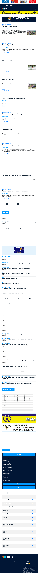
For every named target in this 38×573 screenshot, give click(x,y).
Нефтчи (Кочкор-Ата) (7, 464)
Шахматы (9, 287)
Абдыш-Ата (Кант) (7, 458)
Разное (3, 277)
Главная (21, 555)
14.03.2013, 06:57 (5, 193)
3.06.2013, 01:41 (5, 28)
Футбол (9, 221)
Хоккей (9, 292)
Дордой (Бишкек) (7, 463)
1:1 (32, 503)
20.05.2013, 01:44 (5, 81)
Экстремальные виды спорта (6, 24)
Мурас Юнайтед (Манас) (8, 467)
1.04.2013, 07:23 (5, 131)
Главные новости (4, 216)
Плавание (9, 256)
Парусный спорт (10, 365)
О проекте (3, 561)
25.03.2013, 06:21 (5, 177)
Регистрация (11, 5)
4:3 (32, 496)
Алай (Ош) (5, 460)
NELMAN (30, 572)
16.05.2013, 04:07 (5, 116)
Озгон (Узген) (6, 477)
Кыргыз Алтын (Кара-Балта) (8, 470)
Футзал (9, 376)
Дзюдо (9, 216)
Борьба (8, 267)
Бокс (7, 262)
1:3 (32, 513)
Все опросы (19, 454)
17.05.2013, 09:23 (5, 100)
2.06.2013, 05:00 (5, 47)
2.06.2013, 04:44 (5, 62)
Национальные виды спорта (12, 354)
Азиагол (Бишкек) (7, 473)
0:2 (32, 527)
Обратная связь (16, 561)
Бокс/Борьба (4, 262)
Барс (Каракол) (6, 476)
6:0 (32, 524)
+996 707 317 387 (28, 561)
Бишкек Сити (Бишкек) (7, 474)
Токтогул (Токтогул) (7, 480)
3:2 (32, 545)
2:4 (32, 531)
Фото (3, 223)
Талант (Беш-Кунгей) (7, 471)
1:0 (32, 534)
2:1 (32, 517)
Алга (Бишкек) (6, 461)
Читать (3, 36)
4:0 (32, 499)
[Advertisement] (19, 239)
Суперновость (4, 323)
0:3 (32, 510)
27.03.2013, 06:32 (5, 147)
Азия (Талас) (6, 479)
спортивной (13, 65)
